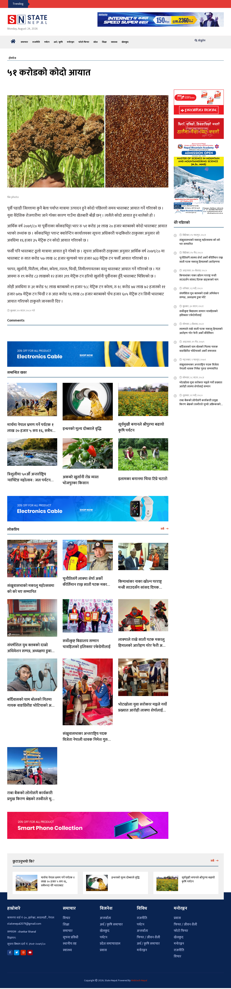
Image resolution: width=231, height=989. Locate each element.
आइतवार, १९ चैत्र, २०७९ (193, 340)
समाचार (24, 40)
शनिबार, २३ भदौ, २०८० (193, 286)
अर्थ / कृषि (58, 40)
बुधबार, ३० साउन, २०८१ (193, 304)
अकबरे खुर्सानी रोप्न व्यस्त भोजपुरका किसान (81, 478)
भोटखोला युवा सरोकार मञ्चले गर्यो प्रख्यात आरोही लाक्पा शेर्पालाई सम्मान (142, 708)
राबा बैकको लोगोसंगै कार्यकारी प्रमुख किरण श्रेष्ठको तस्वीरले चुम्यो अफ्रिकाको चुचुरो (31, 796)
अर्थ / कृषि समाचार (111, 922)
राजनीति (36, 40)
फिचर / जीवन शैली (148, 935)
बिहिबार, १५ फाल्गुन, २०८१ (194, 233)
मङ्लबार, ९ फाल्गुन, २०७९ (194, 357)
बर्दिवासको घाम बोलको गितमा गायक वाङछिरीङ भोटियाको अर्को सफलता (31, 703)
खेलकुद (125, 40)
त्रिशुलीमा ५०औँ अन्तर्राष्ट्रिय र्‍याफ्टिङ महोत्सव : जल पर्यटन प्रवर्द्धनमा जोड (29, 478)
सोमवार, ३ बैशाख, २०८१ (193, 322)
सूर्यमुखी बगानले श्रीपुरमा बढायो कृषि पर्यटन (141, 425)
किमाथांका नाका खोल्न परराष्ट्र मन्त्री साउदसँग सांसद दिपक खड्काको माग (140, 585)
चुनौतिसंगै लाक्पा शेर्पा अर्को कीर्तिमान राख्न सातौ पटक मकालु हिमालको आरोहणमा (86, 582)
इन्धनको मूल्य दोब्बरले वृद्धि (82, 426)
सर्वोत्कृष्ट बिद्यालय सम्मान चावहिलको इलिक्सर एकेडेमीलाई (86, 641)
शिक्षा (104, 40)
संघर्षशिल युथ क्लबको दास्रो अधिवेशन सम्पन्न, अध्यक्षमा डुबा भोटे (29, 649)
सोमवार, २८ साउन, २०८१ (193, 375)
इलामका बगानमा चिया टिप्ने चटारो (142, 476)
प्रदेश (95, 40)
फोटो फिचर (84, 40)
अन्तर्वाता (105, 916)
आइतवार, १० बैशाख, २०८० (195, 268)
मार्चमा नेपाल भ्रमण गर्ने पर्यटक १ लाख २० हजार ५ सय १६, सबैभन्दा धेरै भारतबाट (32, 428)
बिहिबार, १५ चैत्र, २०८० (193, 250)
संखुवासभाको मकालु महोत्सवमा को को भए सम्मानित (30, 586)
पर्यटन (46, 40)
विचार (66, 916)
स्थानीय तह (70, 941)
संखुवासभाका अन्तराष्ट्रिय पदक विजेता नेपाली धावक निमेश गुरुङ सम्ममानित (86, 737)
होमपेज (12, 56)
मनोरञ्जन (70, 40)
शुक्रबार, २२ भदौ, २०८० (193, 393)
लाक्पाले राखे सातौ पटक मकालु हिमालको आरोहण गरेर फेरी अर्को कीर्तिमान (142, 643)
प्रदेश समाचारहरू (110, 941)
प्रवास (103, 948)
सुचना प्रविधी (70, 935)
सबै (163, 526)
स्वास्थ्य (114, 40)
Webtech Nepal (139, 978)
